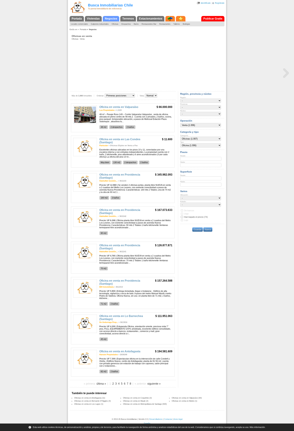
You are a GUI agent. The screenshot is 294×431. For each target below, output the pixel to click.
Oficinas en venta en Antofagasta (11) (89, 398)
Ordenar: (100, 96)
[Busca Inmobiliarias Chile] (78, 13)
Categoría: (184, 135)
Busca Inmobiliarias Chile (110, 5)
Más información (257, 427)
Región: (183, 97)
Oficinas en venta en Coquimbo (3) (137, 398)
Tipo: (182, 142)
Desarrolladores (155, 419)
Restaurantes (164, 24)
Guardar (197, 229)
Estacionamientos (150, 18)
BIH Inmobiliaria (106, 287)
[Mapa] (170, 18)
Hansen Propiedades (108, 355)
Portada (77, 18)
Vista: (142, 96)
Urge (186, 214)
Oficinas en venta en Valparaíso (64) (187, 398)
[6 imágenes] (85, 191)
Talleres (176, 24)
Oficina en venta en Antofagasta (119, 351)
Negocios (111, 18)
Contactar (168, 419)
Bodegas (186, 24)
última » (101, 383)
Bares (136, 24)
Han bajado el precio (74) (196, 217)
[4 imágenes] (85, 261)
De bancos (189, 210)
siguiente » (154, 383)
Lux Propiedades (107, 110)
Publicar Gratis (212, 18)
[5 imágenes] (85, 226)
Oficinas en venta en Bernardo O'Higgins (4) (92, 401)
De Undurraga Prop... (108, 322)
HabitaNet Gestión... (108, 181)
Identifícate (206, 3)
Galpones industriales (100, 24)
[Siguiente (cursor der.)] (286, 73)
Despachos (126, 24)
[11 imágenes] (85, 123)
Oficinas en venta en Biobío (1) (184, 401)
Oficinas (115, 24)
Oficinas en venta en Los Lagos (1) (88, 404)
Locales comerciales (79, 24)
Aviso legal (178, 419)
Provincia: (184, 104)
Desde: (183, 156)
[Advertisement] (148, 65)
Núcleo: (183, 111)
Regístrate (219, 3)
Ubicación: (184, 195)
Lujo (186, 220)
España (147, 423)
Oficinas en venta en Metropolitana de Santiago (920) (145, 404)
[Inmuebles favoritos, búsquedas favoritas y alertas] (180, 18)
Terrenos (128, 18)
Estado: (183, 201)
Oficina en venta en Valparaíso (118, 107)
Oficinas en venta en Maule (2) (135, 401)
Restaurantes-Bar (149, 24)
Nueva (208, 229)
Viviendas (93, 18)
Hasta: (182, 162)
